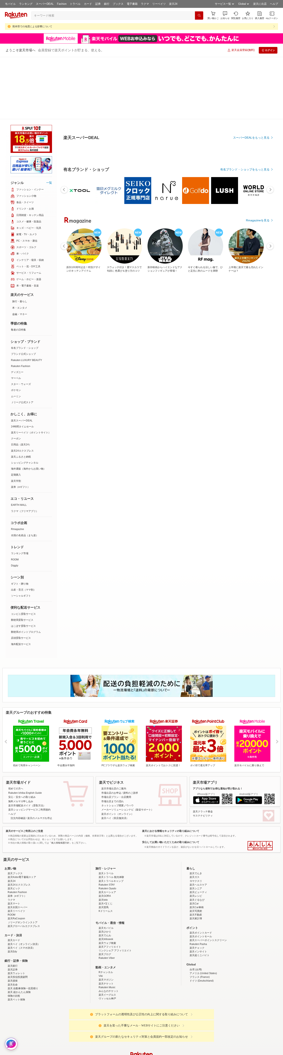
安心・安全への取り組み (22, 734)
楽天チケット (106, 957)
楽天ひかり (105, 905)
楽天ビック (14, 862)
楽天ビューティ (198, 866)
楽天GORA (105, 869)
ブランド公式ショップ (23, 291)
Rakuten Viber (107, 931)
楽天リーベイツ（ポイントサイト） (31, 370)
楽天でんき (196, 847)
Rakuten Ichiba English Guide (25, 730)
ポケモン (16, 327)
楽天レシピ (196, 869)
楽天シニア (196, 862)
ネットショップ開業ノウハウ (117, 743)
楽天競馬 (104, 881)
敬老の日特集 (18, 267)
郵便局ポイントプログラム (26, 569)
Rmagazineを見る (258, 494)
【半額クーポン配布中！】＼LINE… (152, 351)
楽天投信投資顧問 (18, 950)
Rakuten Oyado (107, 862)
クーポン (16, 376)
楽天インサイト (198, 925)
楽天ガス (195, 851)
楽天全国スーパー (18, 881)
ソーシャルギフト (21, 533)
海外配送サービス (21, 581)
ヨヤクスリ (196, 855)
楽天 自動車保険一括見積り (23, 962)
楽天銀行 (13, 939)
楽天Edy (12, 925)
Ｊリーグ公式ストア (22, 340)
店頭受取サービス (21, 575)
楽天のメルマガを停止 (39, 755)
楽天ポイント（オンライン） (117, 751)
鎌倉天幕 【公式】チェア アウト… (76, 351)
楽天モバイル (106, 901)
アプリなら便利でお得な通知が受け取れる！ (218, 726)
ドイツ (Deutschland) (202, 954)
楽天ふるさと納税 (21, 394)
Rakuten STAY (107, 858)
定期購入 (16, 412)
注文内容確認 (18, 755)
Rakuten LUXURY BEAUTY (26, 297)
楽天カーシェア (107, 866)
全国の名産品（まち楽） (24, 473)
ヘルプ (274, 3)
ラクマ (145, 3)
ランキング (26, 3)
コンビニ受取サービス (23, 551)
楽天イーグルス (107, 968)
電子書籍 (132, 3)
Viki (101, 949)
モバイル (10, 3)
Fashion (62, 3)
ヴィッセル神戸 (107, 972)
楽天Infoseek (106, 913)
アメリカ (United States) (203, 947)
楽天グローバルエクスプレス (24, 900)
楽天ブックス (15, 847)
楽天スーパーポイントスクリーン (208, 914)
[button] (225, 15)
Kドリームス (106, 885)
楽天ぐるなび (197, 873)
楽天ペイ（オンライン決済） (24, 918)
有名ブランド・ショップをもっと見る (245, 262)
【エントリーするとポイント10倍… (101, 351)
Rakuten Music (107, 961)
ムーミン (16, 334)
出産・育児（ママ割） (23, 527)
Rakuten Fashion (20, 303)
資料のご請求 (130, 730)
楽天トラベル (106, 847)
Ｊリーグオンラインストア (22, 896)
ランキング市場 (19, 491)
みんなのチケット (109, 965)
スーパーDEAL (45, 3)
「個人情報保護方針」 (60, 780)
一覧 (49, 120)
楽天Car (194, 877)
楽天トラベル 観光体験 (111, 851)
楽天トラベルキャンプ (111, 855)
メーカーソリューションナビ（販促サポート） (127, 747)
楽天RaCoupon (16, 892)
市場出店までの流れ (112, 739)
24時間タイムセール (22, 364)
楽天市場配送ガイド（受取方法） (27, 743)
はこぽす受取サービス (23, 563)
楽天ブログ (105, 928)
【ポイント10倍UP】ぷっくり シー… (228, 351)
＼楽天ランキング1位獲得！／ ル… (202, 351)
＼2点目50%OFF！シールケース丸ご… (127, 351)
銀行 (106, 3)
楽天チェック (197, 921)
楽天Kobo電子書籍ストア (22, 851)
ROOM (15, 497)
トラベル (75, 3)
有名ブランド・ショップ (24, 285)
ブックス (118, 3)
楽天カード (14, 914)
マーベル (16, 315)
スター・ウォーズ (21, 321)
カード (88, 3)
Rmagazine (17, 466)
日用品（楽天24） (21, 382)
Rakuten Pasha (198, 918)
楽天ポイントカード (201, 906)
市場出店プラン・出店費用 (116, 734)
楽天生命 (13, 958)
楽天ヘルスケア (198, 858)
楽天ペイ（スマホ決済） (21, 921)
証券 (98, 3)
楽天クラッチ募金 (203, 749)
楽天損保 (13, 954)
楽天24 (173, 3)
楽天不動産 (196, 888)
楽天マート (14, 877)
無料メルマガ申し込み (20, 739)
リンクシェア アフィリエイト (115, 924)
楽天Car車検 (197, 881)
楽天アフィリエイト (110, 920)
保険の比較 (14, 969)
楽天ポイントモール (201, 910)
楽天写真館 (196, 885)
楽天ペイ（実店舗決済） (115, 755)
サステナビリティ (203, 753)
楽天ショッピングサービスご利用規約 (29, 747)
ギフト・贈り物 (19, 521)
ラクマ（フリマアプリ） (24, 448)
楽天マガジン (106, 953)
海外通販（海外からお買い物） (28, 406)
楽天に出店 (260, 3)
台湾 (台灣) (196, 943)
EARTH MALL (19, 442)
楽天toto (103, 873)
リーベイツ (159, 3)
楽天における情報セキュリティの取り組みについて (170, 768)
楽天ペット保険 (16, 973)
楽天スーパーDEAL (22, 358)
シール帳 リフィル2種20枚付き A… (253, 351)
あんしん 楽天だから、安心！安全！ (260, 783)
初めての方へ (15, 726)
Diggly (14, 503)
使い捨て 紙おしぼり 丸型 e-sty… (177, 351)
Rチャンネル (106, 946)
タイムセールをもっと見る (252, 377)
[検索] (199, 15)
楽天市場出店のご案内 (113, 726)
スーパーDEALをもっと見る (251, 117)
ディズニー (17, 309)
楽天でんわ (105, 909)
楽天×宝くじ (105, 877)
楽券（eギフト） (20, 424)
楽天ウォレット (16, 947)
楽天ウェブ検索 (107, 917)
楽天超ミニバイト (199, 929)
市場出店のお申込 (111, 730)
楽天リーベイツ (16, 885)
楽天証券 (13, 943)
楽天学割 (16, 418)
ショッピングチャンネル (24, 400)
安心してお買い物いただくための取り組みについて (170, 779)
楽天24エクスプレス (22, 388)
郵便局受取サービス (22, 557)
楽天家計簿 (196, 892)
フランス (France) (200, 950)
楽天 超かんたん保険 (19, 966)
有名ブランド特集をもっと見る (249, 440)
